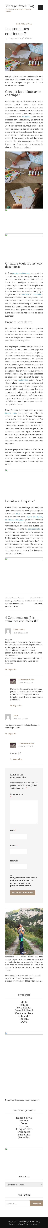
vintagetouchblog (15, 38)
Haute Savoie (24, 1117)
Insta (18, 513)
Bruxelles (24, 1137)
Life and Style (24, 24)
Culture (24, 1018)
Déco (24, 1021)
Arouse (36, 1224)
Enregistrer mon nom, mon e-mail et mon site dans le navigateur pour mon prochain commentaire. (24, 881)
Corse (24, 1123)
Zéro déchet (24, 1007)
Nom (13, 830)
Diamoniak (37, 294)
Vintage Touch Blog (20, 6)
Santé (29, 1010)
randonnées (23, 380)
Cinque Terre (24, 1128)
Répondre (12, 669)
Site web (14, 861)
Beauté (19, 1010)
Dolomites (24, 1131)
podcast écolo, (34, 529)
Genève (24, 1126)
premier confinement (21, 273)
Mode (24, 1001)
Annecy (24, 1120)
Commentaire (16, 795)
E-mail (14, 845)
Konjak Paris (11, 413)
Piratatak (25, 294)
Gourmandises (24, 1013)
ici (40, 975)
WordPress (24, 1224)
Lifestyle (24, 1016)
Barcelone (24, 1134)
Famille (24, 1004)
